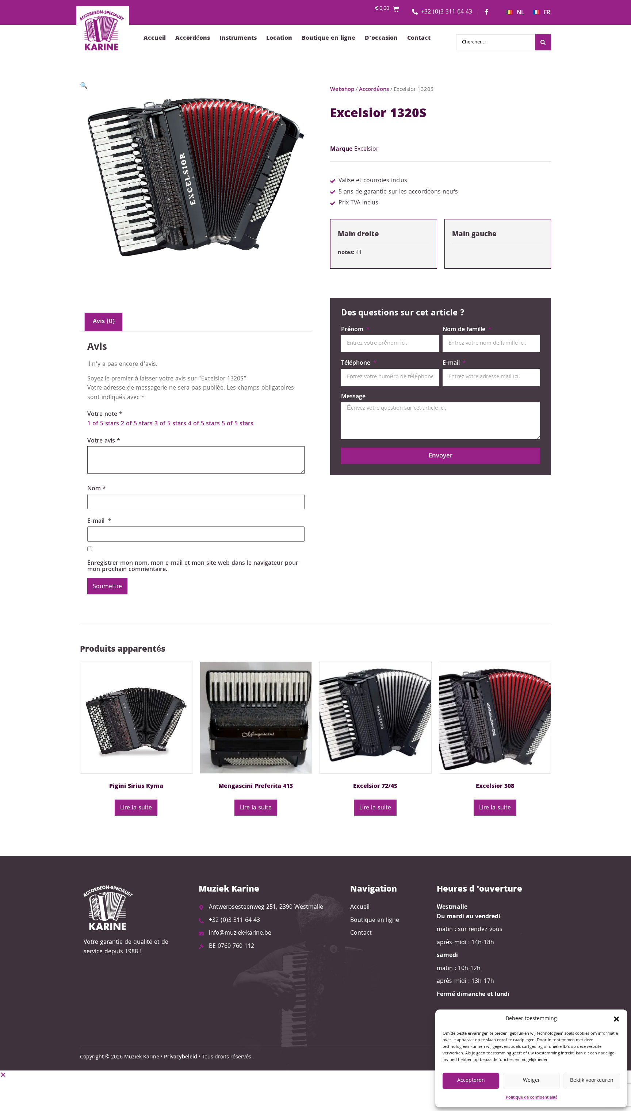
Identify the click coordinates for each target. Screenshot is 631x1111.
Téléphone (356, 364)
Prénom (353, 331)
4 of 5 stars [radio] (204, 424)
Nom (96, 489)
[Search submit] (543, 42)
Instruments (238, 38)
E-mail (99, 521)
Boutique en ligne (328, 38)
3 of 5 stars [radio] (170, 424)
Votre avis (103, 441)
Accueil (155, 38)
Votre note (104, 414)
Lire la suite (136, 808)
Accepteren (471, 1080)
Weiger (531, 1080)
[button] (616, 1019)
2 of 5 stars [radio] (137, 424)
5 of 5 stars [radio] (237, 424)
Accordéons (192, 38)
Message (353, 398)
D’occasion (381, 38)
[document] (315, 1090)
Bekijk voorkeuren (591, 1080)
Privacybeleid (180, 1057)
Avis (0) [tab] (104, 322)
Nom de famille (465, 331)
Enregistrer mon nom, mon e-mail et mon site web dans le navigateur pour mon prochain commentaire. (192, 566)
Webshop (342, 89)
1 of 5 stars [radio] (103, 424)
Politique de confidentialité (531, 1097)
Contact (419, 38)
